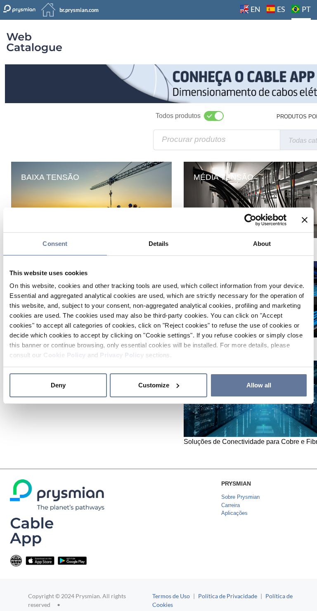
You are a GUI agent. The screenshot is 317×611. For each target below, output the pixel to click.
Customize (153, 385)
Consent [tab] (55, 243)
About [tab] (262, 243)
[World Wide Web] (16, 560)
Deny (58, 385)
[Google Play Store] (72, 560)
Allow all (258, 385)
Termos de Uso (171, 595)
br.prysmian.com (79, 10)
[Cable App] (31, 531)
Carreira (230, 505)
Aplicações (234, 513)
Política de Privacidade (227, 595)
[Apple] (40, 560)
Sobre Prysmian (240, 497)
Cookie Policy (64, 355)
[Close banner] (305, 220)
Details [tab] (159, 243)
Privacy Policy (122, 355)
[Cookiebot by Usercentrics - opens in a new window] (250, 220)
